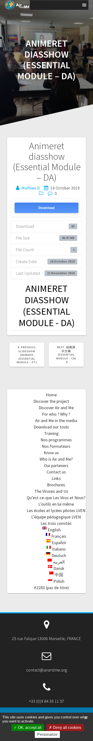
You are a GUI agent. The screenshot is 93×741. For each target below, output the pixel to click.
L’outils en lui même (56, 504)
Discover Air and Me (56, 407)
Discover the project (51, 401)
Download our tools (51, 427)
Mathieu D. (31, 188)
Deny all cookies (66, 728)
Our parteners (56, 465)
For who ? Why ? (56, 414)
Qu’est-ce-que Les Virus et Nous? (56, 497)
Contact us (56, 472)
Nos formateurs (56, 446)
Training (51, 433)
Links (56, 478)
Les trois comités (56, 523)
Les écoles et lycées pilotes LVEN (56, 510)
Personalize (47, 734)
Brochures (56, 484)
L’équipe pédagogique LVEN (56, 517)
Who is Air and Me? (56, 459)
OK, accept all (29, 728)
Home (51, 395)
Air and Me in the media (56, 420)
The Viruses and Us (51, 491)
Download (46, 208)
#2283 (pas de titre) (51, 587)
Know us (51, 452)
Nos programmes (56, 440)
